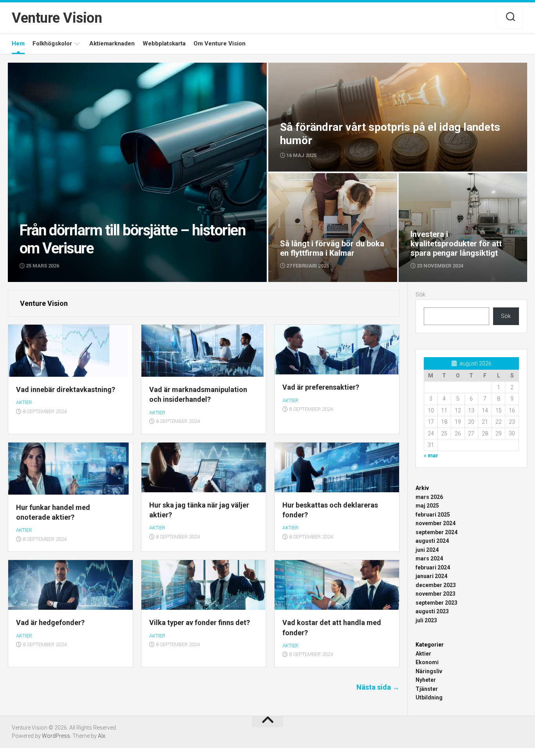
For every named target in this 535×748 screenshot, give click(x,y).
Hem (18, 43)
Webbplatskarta (164, 43)
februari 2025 (433, 514)
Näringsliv (429, 671)
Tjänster (427, 689)
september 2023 (436, 603)
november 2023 (435, 594)
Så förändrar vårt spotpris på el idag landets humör (335, 66)
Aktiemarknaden (112, 43)
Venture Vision (57, 18)
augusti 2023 (432, 611)
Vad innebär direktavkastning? (65, 389)
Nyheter (426, 680)
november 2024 (435, 523)
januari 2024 (431, 576)
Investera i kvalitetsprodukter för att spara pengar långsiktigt (454, 182)
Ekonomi (427, 662)
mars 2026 (429, 497)
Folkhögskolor (52, 43)
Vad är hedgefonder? (50, 622)
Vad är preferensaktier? (320, 387)
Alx (101, 736)
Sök (420, 294)
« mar (431, 455)
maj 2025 (427, 505)
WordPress (56, 736)
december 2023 (436, 585)
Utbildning (429, 697)
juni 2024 (427, 550)
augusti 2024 (432, 541)
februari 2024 (433, 567)
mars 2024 (429, 558)
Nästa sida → (377, 687)
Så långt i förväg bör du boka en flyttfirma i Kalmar (324, 182)
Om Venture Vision (219, 43)
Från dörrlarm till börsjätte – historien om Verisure (73, 66)
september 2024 (436, 532)
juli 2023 (426, 620)
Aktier (24, 402)
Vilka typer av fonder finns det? (199, 622)
